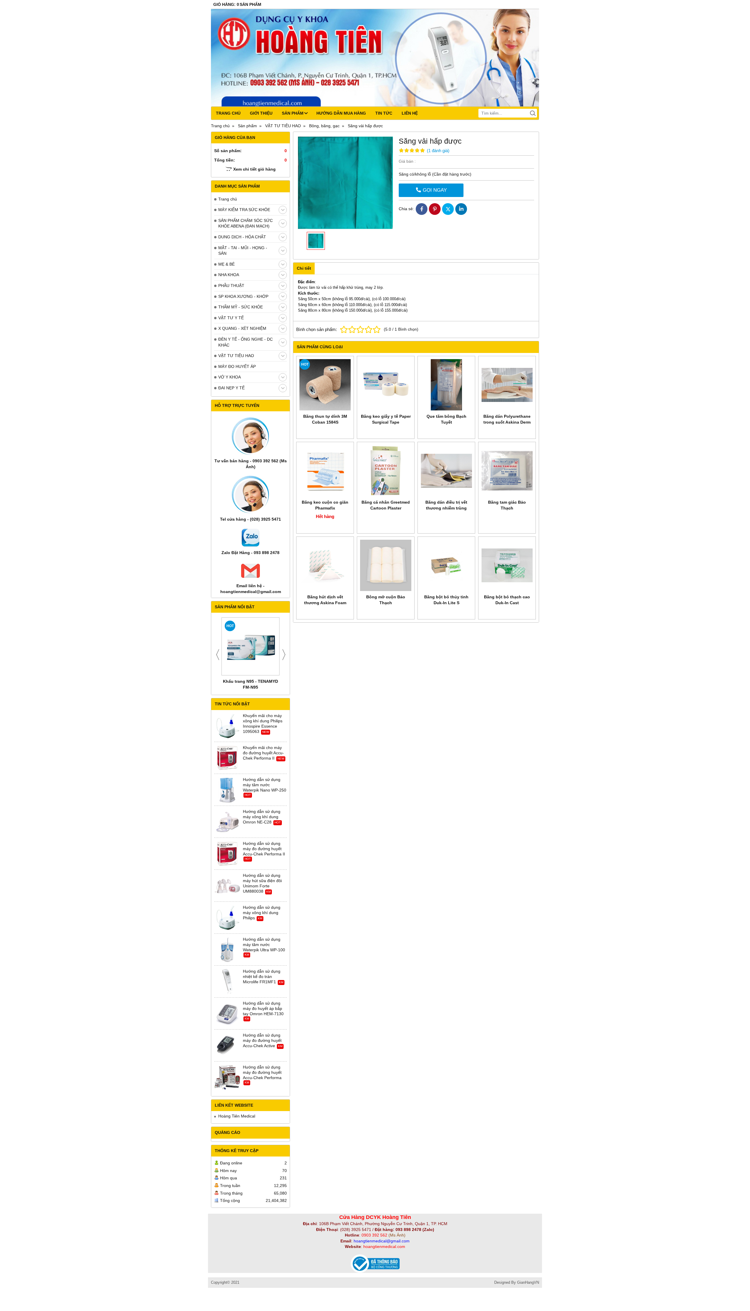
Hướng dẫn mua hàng (341, 113)
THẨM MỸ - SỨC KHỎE (240, 307)
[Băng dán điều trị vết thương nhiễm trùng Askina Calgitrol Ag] (446, 470)
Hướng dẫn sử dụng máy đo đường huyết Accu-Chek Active (262, 1040)
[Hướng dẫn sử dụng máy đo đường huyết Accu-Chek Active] (227, 1046)
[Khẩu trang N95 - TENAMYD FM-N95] (250, 646)
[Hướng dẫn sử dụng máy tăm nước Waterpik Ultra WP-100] (227, 950)
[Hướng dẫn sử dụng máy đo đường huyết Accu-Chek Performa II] (227, 854)
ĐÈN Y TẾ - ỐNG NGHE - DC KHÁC (245, 342)
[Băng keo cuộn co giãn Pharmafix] (325, 470)
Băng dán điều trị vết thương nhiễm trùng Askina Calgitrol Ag (446, 508)
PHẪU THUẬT (231, 285)
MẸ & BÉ (226, 264)
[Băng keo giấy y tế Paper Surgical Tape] (385, 384)
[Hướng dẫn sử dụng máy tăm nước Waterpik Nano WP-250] (227, 790)
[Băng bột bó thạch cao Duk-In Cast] (507, 565)
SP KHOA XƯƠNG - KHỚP (243, 296)
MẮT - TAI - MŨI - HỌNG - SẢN (242, 250)
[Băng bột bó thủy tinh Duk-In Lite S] (446, 565)
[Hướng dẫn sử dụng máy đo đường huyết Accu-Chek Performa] (227, 1077)
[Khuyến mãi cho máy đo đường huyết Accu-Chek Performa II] (227, 758)
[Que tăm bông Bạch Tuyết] (446, 384)
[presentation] (217, 654)
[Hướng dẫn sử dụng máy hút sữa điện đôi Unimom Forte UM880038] (227, 886)
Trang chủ (228, 113)
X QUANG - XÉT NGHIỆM (242, 328)
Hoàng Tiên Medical (236, 1116)
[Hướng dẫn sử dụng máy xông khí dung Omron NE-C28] (227, 822)
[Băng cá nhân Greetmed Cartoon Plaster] (385, 470)
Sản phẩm (293, 113)
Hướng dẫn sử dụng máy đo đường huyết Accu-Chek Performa (262, 1072)
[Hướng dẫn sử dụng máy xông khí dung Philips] (227, 918)
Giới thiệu (261, 113)
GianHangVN (528, 1283)
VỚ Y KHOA (229, 377)
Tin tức (383, 113)
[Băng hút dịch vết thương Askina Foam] (325, 565)
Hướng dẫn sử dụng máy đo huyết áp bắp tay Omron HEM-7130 (263, 1008)
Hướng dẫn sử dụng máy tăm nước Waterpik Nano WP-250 (264, 784)
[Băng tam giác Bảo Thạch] (507, 470)
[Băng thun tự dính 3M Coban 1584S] (325, 384)
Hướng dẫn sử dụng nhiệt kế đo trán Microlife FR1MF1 (261, 976)
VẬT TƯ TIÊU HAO (236, 355)
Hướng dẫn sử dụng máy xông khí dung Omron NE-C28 (261, 816)
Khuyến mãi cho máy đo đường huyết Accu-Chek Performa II (263, 752)
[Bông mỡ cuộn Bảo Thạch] (385, 565)
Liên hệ (410, 113)
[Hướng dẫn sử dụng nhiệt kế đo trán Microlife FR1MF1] (227, 982)
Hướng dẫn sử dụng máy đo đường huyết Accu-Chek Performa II (264, 848)
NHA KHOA (228, 274)
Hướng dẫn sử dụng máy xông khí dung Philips (261, 912)
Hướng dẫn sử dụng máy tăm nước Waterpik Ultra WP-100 (264, 944)
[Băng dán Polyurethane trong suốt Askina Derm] (507, 384)
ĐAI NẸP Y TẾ (231, 388)
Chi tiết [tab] (304, 268)
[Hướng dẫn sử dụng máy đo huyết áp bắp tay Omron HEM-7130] (227, 1014)
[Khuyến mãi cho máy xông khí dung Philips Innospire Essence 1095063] (227, 726)
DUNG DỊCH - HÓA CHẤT (242, 237)
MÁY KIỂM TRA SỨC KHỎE (244, 209)
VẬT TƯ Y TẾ (231, 317)
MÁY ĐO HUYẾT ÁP (237, 366)
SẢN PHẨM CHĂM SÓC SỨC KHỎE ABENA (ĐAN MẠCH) (245, 223)
